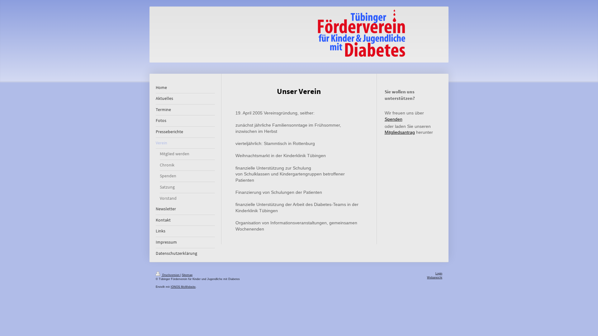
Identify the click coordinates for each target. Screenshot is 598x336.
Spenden (393, 119)
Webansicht (434, 277)
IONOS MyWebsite (183, 286)
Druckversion (170, 275)
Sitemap (187, 275)
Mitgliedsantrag (400, 132)
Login (438, 273)
